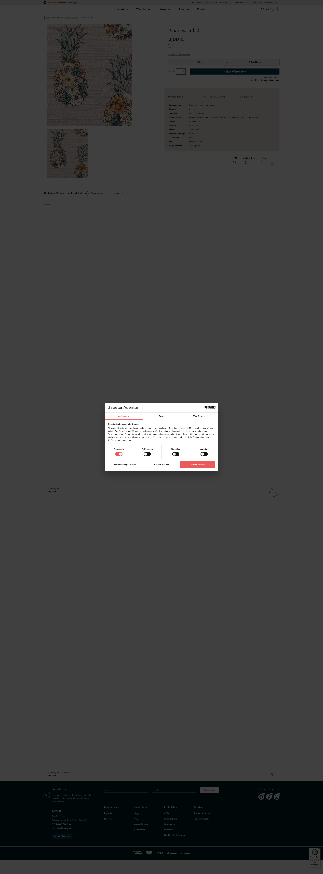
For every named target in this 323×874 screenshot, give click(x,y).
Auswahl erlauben (161, 464)
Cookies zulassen (198, 464)
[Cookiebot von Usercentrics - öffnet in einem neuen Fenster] (204, 408)
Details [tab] (161, 416)
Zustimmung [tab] (123, 416)
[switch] (147, 454)
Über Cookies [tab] (199, 416)
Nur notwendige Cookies (125, 464)
